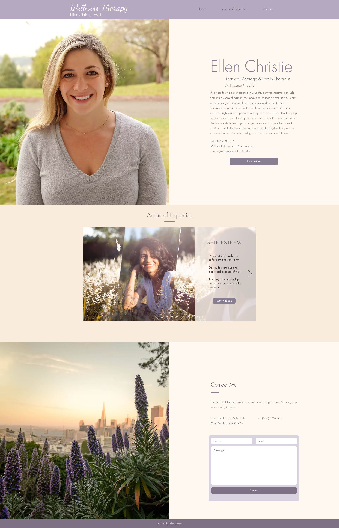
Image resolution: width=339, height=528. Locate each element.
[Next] (250, 274)
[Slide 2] (167, 316)
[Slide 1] (162, 317)
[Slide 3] (172, 316)
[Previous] (88, 274)
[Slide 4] (177, 316)
